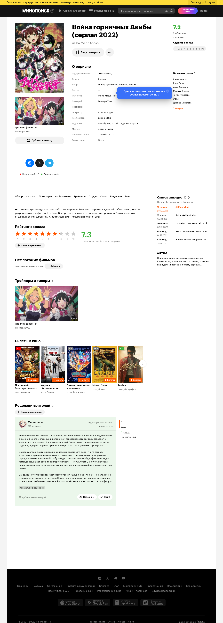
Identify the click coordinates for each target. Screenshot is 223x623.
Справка (104, 585)
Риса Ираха (132, 123)
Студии (93, 196)
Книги (131, 621)
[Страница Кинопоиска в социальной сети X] (108, 578)
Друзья (162, 253)
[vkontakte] (29, 163)
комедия (123, 84)
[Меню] (16, 11)
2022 (107, 35)
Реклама (38, 585)
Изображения (63, 196)
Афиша (121, 621)
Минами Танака (181, 90)
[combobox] (140, 10)
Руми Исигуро (105, 112)
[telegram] (49, 163)
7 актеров (178, 108)
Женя (176, 98)
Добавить (55, 266)
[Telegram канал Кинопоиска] (115, 578)
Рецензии (116, 196)
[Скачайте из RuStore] (153, 602)
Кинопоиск (41, 621)
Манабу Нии (104, 123)
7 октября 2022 (105, 134)
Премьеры (45, 196)
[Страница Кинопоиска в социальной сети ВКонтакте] (100, 578)
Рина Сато (178, 82)
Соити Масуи (105, 95)
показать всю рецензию (32, 487)
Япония (102, 78)
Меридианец (36, 422)
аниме (101, 84)
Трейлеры (80, 196)
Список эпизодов (171, 197)
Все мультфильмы (58, 590)
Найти (171, 10)
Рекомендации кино (109, 590)
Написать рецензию (31, 245)
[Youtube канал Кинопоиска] (123, 578)
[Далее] (142, 363)
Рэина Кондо (179, 79)
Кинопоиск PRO (132, 585)
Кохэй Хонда (118, 123)
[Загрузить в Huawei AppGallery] (125, 602)
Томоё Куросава (181, 94)
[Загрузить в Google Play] (97, 602)
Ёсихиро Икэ (104, 117)
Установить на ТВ (104, 10)
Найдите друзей (166, 257)
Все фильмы (174, 585)
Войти (203, 10)
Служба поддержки (163, 590)
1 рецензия (178, 37)
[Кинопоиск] (36, 11)
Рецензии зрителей (32, 405)
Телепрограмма (97, 621)
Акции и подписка (136, 590)
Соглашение (54, 585)
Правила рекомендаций (80, 585)
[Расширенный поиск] (166, 10)
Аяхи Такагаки (180, 86)
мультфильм (112, 84)
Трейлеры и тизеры (32, 281)
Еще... (128, 196)
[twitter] (39, 163)
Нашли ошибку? (30, 173)
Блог (116, 585)
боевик (132, 84)
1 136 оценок (179, 32)
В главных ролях (183, 73)
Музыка (111, 621)
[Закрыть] (168, 91)
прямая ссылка (105, 425)
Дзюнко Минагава (182, 102)
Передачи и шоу (83, 590)
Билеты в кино (28, 341)
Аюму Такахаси (105, 128)
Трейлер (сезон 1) (26, 127)
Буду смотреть (90, 52)
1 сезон (107, 73)
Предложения (154, 585)
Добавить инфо (51, 173)
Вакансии (22, 585)
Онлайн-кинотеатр (74, 10)
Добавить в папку (42, 140)
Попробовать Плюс (188, 10)
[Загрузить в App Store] (70, 602)
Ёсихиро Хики (105, 101)
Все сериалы (193, 585)
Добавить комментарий (34, 497)
